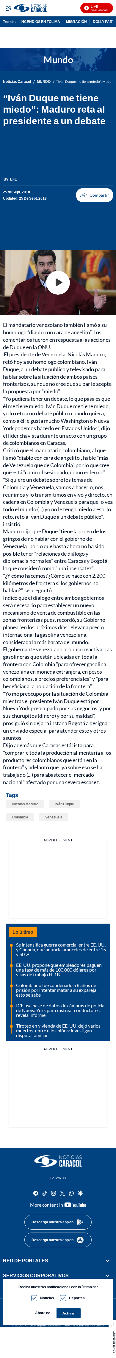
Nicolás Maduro (25, 804)
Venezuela (53, 817)
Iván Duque (64, 804)
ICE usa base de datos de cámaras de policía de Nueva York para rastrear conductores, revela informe (60, 1010)
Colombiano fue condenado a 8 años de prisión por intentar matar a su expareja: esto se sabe (57, 989)
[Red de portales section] (107, 1260)
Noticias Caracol (17, 82)
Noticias (47, 1298)
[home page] (58, 1161)
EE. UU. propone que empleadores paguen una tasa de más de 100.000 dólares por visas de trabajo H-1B (59, 969)
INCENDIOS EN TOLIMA (40, 21)
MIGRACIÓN (76, 21)
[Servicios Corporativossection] (107, 1275)
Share (94, 195)
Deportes (77, 1298)
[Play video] (58, 283)
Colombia (20, 817)
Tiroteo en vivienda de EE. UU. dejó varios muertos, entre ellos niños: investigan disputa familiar (58, 1030)
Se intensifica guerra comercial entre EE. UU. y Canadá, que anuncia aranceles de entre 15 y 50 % (61, 949)
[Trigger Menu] (8, 8)
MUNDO (44, 82)
